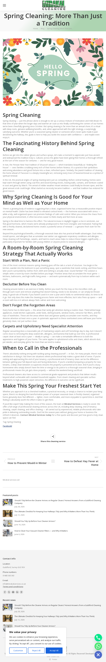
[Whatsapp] (98, 646)
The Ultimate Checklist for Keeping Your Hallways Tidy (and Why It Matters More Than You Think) (54, 511)
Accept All (54, 650)
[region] (36, 641)
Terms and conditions (13, 586)
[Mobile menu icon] (4, 5)
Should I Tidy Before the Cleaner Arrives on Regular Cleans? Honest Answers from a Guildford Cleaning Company (57, 501)
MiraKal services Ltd (11, 480)
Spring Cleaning (22, 115)
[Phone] (98, 637)
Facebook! (7, 426)
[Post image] (7, 502)
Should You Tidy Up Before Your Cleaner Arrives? (34, 521)
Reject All (36, 650)
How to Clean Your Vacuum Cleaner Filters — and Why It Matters (41, 531)
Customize (18, 650)
